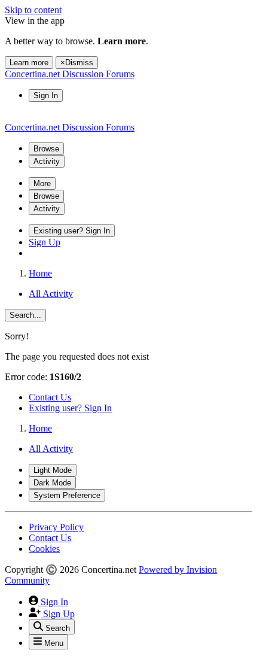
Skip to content (33, 10)
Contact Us (50, 397)
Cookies (44, 548)
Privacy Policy (56, 527)
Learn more (29, 62)
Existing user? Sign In (70, 408)
